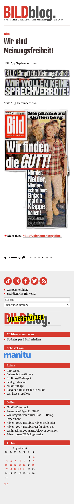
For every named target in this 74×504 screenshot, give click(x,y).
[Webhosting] (17, 357)
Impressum (13, 370)
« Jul (6, 483)
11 (11, 464)
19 (15, 469)
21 (24, 469)
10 (6, 464)
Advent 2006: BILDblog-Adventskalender (31, 422)
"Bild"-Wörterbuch (18, 407)
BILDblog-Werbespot (19, 378)
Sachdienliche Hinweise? (21, 293)
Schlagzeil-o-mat (16, 382)
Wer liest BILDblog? (18, 393)
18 (10, 469)
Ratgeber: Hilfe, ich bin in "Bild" (26, 390)
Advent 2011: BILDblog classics (25, 434)
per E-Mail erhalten (24, 339)
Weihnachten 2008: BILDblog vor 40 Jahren (32, 430)
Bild (7, 34)
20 (19, 469)
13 (20, 464)
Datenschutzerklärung (20, 374)
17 (6, 469)
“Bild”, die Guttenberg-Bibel (42, 236)
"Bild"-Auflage (15, 386)
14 (24, 464)
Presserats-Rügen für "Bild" (23, 411)
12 (15, 464)
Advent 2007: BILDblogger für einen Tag (30, 426)
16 (33, 464)
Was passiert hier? (17, 289)
